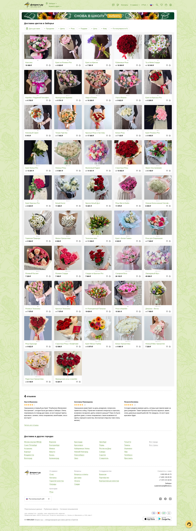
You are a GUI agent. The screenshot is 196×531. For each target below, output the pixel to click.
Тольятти (127, 442)
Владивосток (29, 455)
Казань (51, 455)
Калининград (54, 458)
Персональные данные (33, 509)
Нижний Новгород (81, 451)
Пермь (101, 445)
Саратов (102, 455)
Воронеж (52, 442)
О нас (52, 474)
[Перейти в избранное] (162, 5)
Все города (153, 442)
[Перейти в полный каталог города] (33, 5)
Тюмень (127, 445)
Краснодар (78, 442)
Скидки (77, 484)
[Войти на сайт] (171, 5)
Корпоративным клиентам (109, 481)
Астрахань (28, 448)
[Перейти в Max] (170, 499)
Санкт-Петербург (30, 445)
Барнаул (27, 451)
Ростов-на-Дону (105, 448)
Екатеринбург (54, 445)
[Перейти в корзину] (166, 5)
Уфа (126, 451)
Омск (76, 458)
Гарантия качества (57, 481)
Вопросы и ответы (81, 474)
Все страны (153, 445)
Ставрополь (103, 458)
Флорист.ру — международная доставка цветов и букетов (56, 519)
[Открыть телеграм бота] (165, 499)
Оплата (77, 481)
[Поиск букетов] (157, 5)
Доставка (77, 477)
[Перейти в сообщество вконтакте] (160, 499)
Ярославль (128, 458)
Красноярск (78, 445)
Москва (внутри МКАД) (32, 442)
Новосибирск (79, 455)
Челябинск (128, 455)
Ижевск (52, 448)
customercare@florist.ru (163, 486)
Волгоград (28, 458)
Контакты (53, 477)
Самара (102, 451)
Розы (51, 492)
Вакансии (102, 474)
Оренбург (102, 442)
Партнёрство (104, 477)
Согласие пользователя (69, 509)
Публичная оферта (51, 509)
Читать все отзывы (31, 425)
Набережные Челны (82, 448)
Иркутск (52, 451)
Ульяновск (128, 448)
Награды (53, 484)
